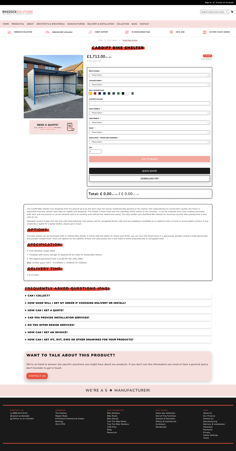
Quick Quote (149, 170)
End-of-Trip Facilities (166, 416)
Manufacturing (76, 24)
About (30, 24)
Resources (112, 432)
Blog (134, 24)
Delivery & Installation (100, 24)
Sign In (208, 2)
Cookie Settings (210, 435)
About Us (207, 413)
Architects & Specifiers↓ (50, 24)
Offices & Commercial (166, 421)
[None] (91, 93)
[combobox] (214, 12)
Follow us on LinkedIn (23, 418)
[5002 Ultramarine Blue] (105, 93)
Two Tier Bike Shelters (118, 424)
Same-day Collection (165, 413)
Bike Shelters (113, 40)
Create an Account (225, 2)
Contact (144, 24)
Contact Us (37, 376)
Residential (161, 427)
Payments (208, 429)
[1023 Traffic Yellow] (96, 93)
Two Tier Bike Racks (116, 421)
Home (6, 24)
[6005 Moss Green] (114, 93)
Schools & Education (165, 418)
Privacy (206, 432)
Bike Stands (112, 418)
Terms (206, 438)
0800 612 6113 (48, 128)
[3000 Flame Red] (100, 93)
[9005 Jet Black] (128, 93)
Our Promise (209, 416)
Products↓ (17, 24)
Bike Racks (112, 416)
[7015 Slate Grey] (119, 93)
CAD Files (112, 427)
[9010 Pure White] (133, 93)
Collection (123, 24)
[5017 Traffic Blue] (110, 93)
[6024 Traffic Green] (124, 93)
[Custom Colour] (138, 93)
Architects (160, 424)
